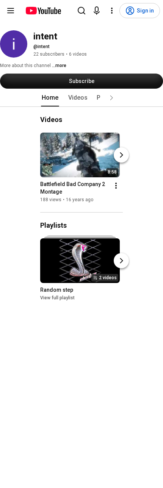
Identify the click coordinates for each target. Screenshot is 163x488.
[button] (111, 98)
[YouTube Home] (43, 10)
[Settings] (111, 10)
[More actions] (116, 185)
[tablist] (81, 98)
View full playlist (57, 297)
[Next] (121, 155)
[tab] (50, 98)
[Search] (81, 10)
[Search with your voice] (96, 10)
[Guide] (10, 10)
